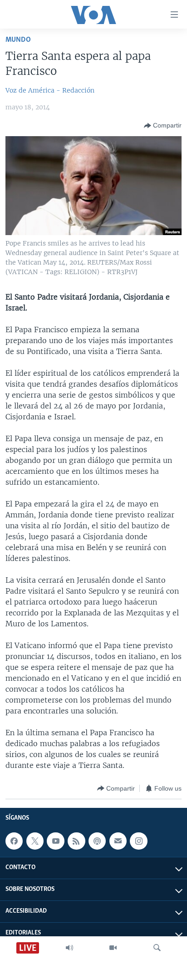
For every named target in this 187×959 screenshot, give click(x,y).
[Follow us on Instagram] (138, 841)
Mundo (18, 40)
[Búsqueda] (157, 947)
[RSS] (76, 841)
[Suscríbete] (118, 841)
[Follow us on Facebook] (14, 841)
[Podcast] (97, 841)
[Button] (163, 125)
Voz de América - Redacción (49, 90)
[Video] (113, 947)
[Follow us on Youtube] (55, 841)
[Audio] (69, 947)
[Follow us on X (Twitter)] (35, 841)
